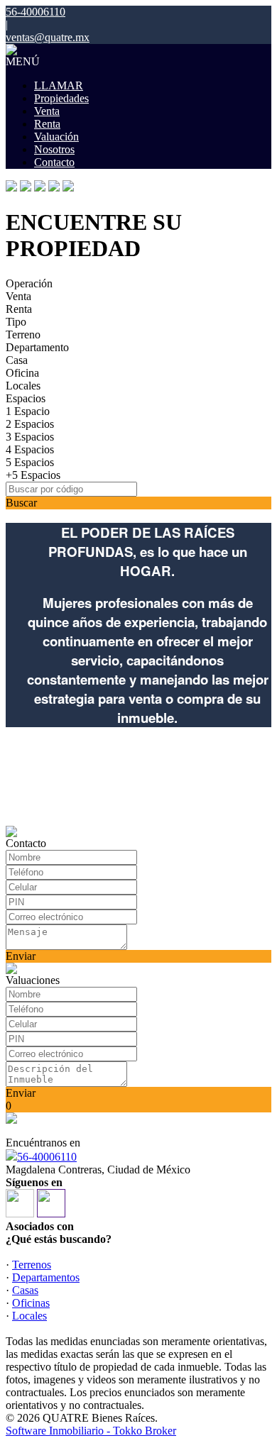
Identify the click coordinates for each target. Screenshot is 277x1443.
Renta (47, 124)
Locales (23, 386)
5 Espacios (30, 462)
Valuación (56, 137)
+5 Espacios (33, 475)
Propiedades (61, 98)
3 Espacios (30, 437)
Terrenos (31, 1265)
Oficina (22, 373)
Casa (17, 360)
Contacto (54, 162)
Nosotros (54, 149)
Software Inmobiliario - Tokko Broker (91, 1431)
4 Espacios (30, 449)
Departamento (37, 347)
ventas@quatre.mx (47, 37)
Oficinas (31, 1303)
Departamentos (46, 1277)
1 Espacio (28, 411)
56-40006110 (47, 1157)
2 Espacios (30, 424)
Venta (47, 111)
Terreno (23, 334)
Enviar (21, 956)
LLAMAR (58, 85)
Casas (25, 1290)
